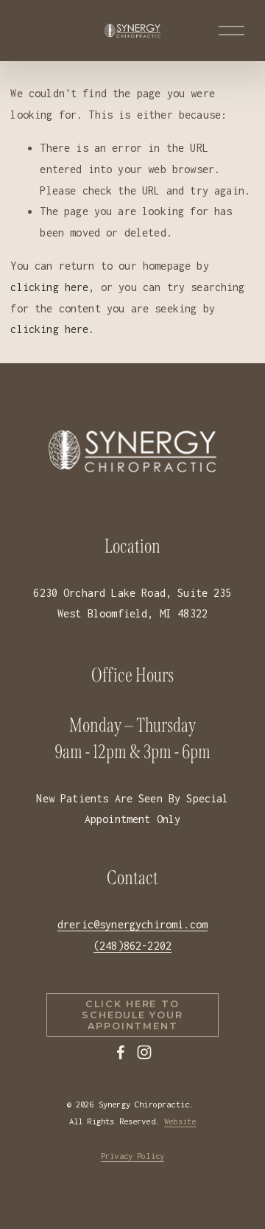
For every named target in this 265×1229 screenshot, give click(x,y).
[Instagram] (144, 1052)
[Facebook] (120, 1052)
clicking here (49, 287)
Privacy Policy (132, 1155)
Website (180, 1121)
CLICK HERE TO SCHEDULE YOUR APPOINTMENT (132, 1015)
